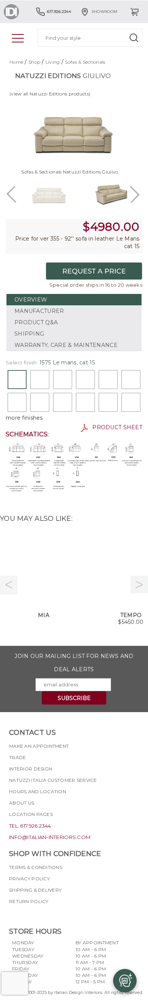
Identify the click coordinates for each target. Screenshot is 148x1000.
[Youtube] (42, 914)
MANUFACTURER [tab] (39, 311)
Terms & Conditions (35, 867)
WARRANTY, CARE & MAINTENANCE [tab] (66, 345)
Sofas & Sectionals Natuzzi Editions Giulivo (69, 172)
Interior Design (30, 769)
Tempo (131, 615)
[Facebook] (14, 914)
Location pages (31, 814)
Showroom (104, 11)
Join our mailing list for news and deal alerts (74, 663)
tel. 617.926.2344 (30, 826)
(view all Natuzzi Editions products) (49, 94)
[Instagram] (28, 914)
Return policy (29, 901)
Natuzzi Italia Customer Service (53, 780)
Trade (17, 757)
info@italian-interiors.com (49, 837)
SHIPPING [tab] (29, 333)
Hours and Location (37, 791)
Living (53, 62)
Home (16, 62)
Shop (34, 62)
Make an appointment (39, 746)
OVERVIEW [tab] (30, 299)
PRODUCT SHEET (115, 427)
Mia (43, 615)
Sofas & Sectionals (85, 62)
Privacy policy (29, 878)
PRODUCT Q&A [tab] (36, 322)
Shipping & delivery (35, 890)
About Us (21, 803)
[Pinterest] (55, 914)
